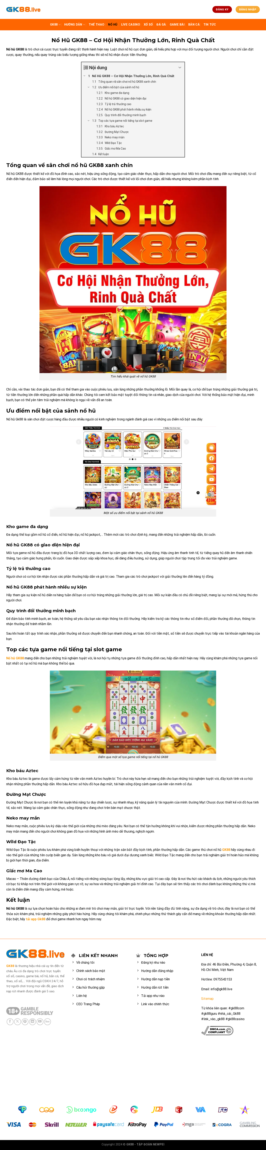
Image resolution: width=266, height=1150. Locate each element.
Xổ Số (148, 24)
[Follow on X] (17, 1021)
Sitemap (207, 999)
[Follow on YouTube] (40, 1021)
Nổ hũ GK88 (15, 658)
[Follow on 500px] (47, 1021)
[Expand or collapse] (179, 67)
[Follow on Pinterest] (25, 1021)
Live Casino (130, 24)
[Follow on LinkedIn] (32, 1021)
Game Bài (177, 24)
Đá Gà (161, 24)
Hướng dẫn (73, 24)
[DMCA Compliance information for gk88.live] (217, 1030)
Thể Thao (96, 24)
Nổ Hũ (112, 24)
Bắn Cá (194, 24)
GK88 (54, 24)
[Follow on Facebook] (10, 1021)
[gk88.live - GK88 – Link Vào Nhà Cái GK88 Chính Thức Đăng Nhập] (23, 9)
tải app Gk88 (35, 919)
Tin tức (209, 24)
